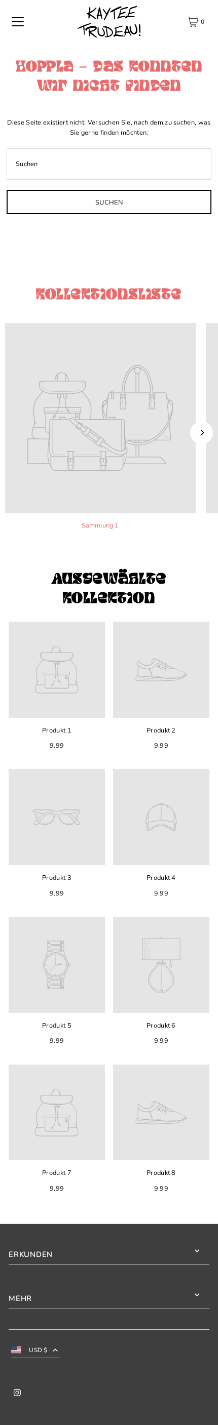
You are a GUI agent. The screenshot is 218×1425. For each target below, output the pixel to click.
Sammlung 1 (100, 525)
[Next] (201, 432)
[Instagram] (17, 1394)
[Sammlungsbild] (100, 418)
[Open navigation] (17, 21)
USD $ (38, 1350)
